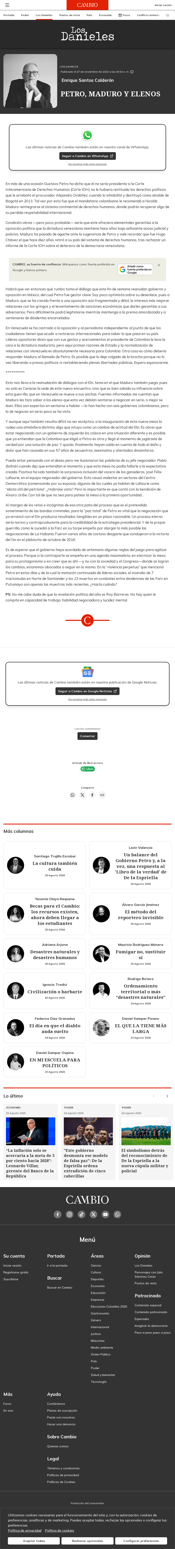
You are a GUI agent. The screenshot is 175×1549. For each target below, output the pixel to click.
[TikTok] (81, 1214)
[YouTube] (105, 1214)
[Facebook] (57, 1214)
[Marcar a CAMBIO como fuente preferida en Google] (135, 269)
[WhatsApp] (117, 1214)
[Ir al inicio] (87, 5)
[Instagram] (69, 1214)
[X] (93, 1214)
